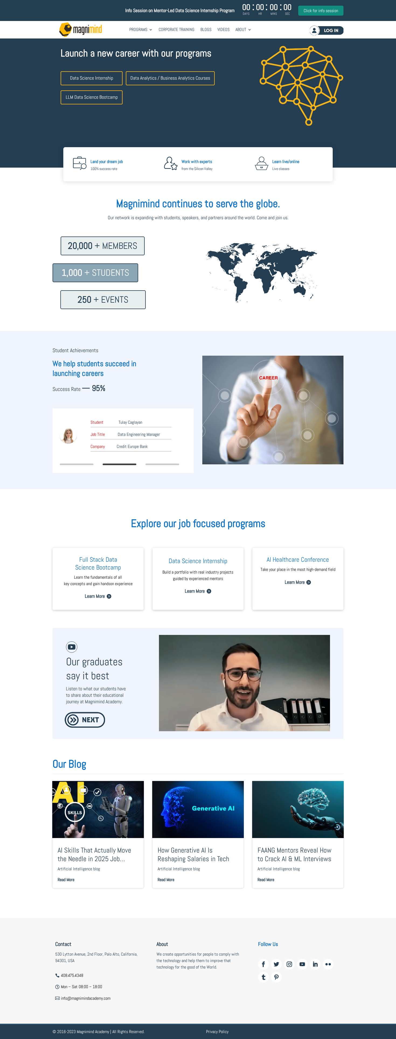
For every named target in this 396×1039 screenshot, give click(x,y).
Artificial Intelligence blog (79, 869)
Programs (138, 29)
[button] (76, 464)
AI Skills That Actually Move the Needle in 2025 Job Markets (94, 854)
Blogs (205, 29)
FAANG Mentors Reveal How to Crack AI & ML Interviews (294, 854)
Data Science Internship (91, 78)
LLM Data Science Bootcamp (92, 97)
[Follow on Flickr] (328, 964)
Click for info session (321, 10)
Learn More (95, 596)
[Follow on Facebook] (263, 964)
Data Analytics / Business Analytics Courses (170, 78)
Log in (326, 30)
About (240, 29)
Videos (223, 29)
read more (66, 879)
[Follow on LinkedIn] (315, 964)
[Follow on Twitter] (276, 964)
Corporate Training (176, 29)
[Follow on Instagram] (289, 964)
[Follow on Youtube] (302, 964)
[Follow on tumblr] (263, 977)
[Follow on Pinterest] (276, 977)
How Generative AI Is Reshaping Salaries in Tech (193, 854)
